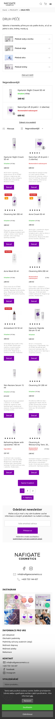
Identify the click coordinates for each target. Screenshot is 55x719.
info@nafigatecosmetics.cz (30, 574)
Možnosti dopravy (10, 645)
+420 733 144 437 (29, 579)
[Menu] (50, 3)
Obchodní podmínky (11, 638)
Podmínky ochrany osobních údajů (17, 641)
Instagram (31, 568)
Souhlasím (27, 707)
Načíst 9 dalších (27, 483)
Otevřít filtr (8, 128)
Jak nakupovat (8, 635)
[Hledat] (41, 4)
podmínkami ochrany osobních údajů (27, 539)
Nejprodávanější (32, 128)
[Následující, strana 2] (27, 490)
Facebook (24, 568)
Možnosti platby (9, 648)
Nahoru (28, 497)
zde (31, 696)
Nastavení (27, 701)
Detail (9, 187)
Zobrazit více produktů (27, 122)
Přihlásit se (27, 531)
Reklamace (7, 652)
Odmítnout (27, 714)
